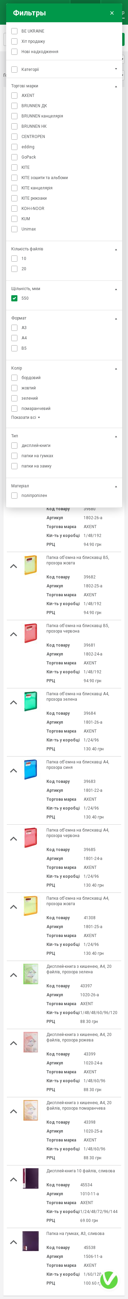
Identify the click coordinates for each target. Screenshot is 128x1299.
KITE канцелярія (37, 188)
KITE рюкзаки (34, 198)
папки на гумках (37, 455)
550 (25, 298)
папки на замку (37, 466)
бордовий (31, 377)
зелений (30, 398)
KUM (26, 218)
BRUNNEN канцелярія (42, 116)
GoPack (29, 157)
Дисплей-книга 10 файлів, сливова (80, 1171)
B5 (24, 348)
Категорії (30, 69)
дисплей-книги (36, 445)
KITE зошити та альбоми (45, 177)
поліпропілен (34, 495)
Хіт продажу (33, 41)
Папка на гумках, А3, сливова (75, 1233)
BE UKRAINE (33, 31)
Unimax (29, 229)
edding (28, 147)
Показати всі (23, 417)
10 (24, 258)
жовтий (29, 388)
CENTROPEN (33, 136)
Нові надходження (40, 51)
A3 (24, 327)
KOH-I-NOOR (33, 208)
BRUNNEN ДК (34, 105)
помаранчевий (36, 408)
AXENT (28, 95)
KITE (26, 167)
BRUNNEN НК (34, 126)
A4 (24, 338)
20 (24, 268)
